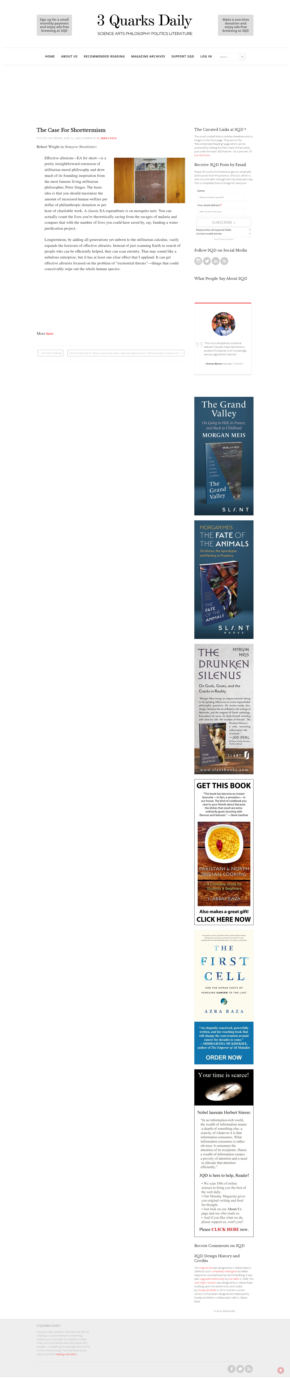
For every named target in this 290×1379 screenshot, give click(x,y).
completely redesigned (224, 1271)
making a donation (66, 1354)
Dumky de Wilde (207, 1290)
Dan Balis (233, 1279)
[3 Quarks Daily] (145, 35)
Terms (222, 239)
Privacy (230, 239)
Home (50, 56)
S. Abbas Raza (107, 138)
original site (205, 1268)
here (49, 333)
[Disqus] (111, 409)
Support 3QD (182, 56)
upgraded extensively (212, 1279)
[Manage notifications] (281, 1370)
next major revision (205, 1282)
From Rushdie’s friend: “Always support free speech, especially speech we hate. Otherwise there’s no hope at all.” (124, 353)
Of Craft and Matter (52, 353)
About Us (69, 56)
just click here (202, 155)
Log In (206, 56)
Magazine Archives (148, 56)
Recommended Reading (104, 56)
